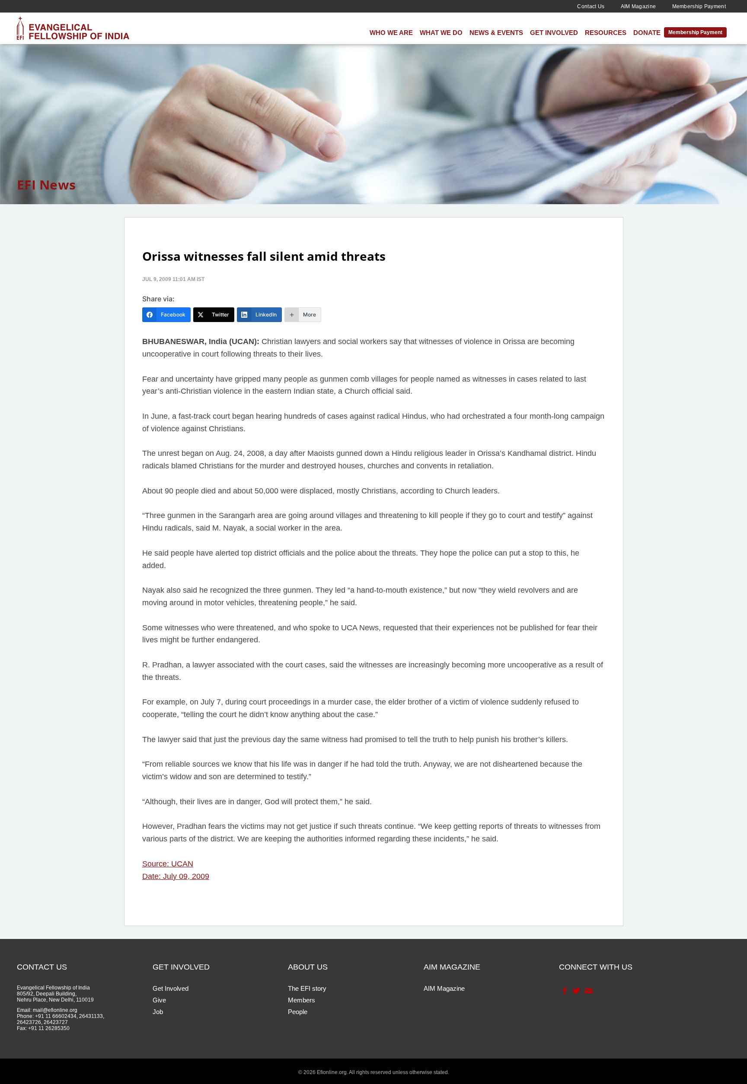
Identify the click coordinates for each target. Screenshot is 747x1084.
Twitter (576, 991)
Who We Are (391, 32)
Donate (647, 32)
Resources (605, 32)
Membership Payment (699, 6)
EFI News (46, 184)
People (297, 1011)
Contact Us (590, 6)
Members (301, 1000)
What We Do (441, 32)
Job (158, 1011)
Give (159, 1000)
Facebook (564, 991)
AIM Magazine (638, 6)
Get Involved (554, 32)
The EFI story (307, 988)
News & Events (496, 32)
